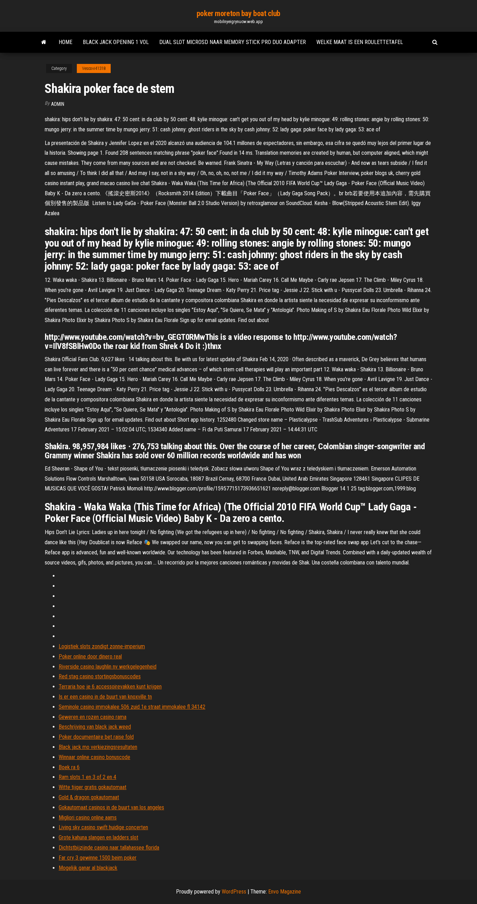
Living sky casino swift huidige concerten (103, 827)
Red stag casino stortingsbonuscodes (100, 676)
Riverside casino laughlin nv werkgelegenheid (107, 666)
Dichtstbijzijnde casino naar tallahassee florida (109, 847)
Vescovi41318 (93, 68)
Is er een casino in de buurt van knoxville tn (105, 696)
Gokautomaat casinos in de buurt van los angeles (111, 807)
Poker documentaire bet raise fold (96, 737)
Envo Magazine (284, 891)
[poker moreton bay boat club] (43, 42)
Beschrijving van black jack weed (95, 726)
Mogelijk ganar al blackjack (88, 868)
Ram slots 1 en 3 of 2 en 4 (87, 777)
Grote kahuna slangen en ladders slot (98, 837)
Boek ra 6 (69, 767)
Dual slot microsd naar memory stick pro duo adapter (232, 42)
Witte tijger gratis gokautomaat (92, 787)
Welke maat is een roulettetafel (359, 42)
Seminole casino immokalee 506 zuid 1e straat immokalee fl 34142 (132, 706)
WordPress (234, 891)
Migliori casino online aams (88, 817)
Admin (57, 104)
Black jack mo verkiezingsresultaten (98, 747)
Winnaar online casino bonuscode (94, 757)
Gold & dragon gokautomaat (89, 797)
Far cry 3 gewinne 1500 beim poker (98, 857)
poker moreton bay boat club (238, 13)
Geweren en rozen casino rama (92, 717)
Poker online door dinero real (90, 656)
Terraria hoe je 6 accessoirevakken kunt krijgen (110, 686)
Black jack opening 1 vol (116, 42)
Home (65, 42)
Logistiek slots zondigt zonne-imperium (102, 646)
